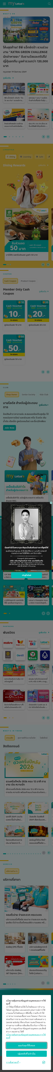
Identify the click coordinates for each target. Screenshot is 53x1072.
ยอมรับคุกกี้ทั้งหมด (26, 1045)
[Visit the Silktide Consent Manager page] (44, 1062)
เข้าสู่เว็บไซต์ (26, 575)
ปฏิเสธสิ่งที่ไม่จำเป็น (26, 1053)
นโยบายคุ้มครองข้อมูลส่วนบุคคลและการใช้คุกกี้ (26, 1036)
